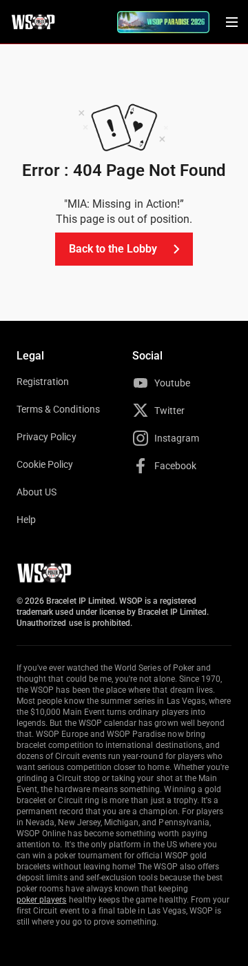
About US (36, 491)
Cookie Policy (45, 464)
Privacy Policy (46, 436)
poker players (42, 900)
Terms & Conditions (58, 409)
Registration (43, 381)
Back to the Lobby (113, 248)
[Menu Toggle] (231, 22)
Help (26, 519)
